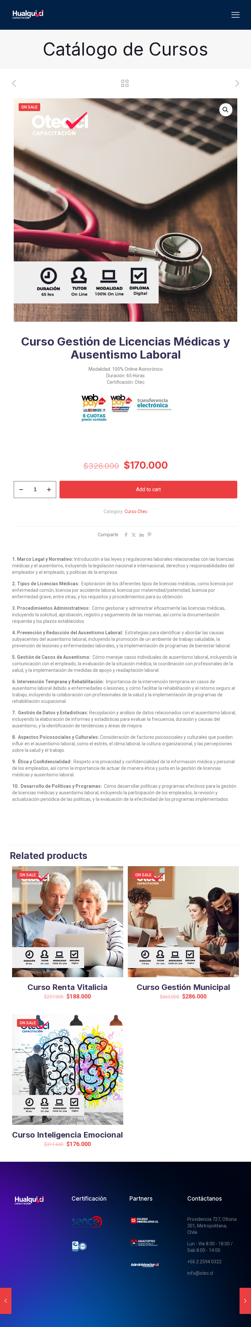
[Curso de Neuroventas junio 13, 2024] (5, 1301)
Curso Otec (136, 511)
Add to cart (148, 489)
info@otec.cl (200, 1273)
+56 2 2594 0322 (204, 1261)
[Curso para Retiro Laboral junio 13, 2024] (245, 1301)
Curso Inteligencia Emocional (67, 1135)
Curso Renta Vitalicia (67, 987)
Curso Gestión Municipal (183, 987)
